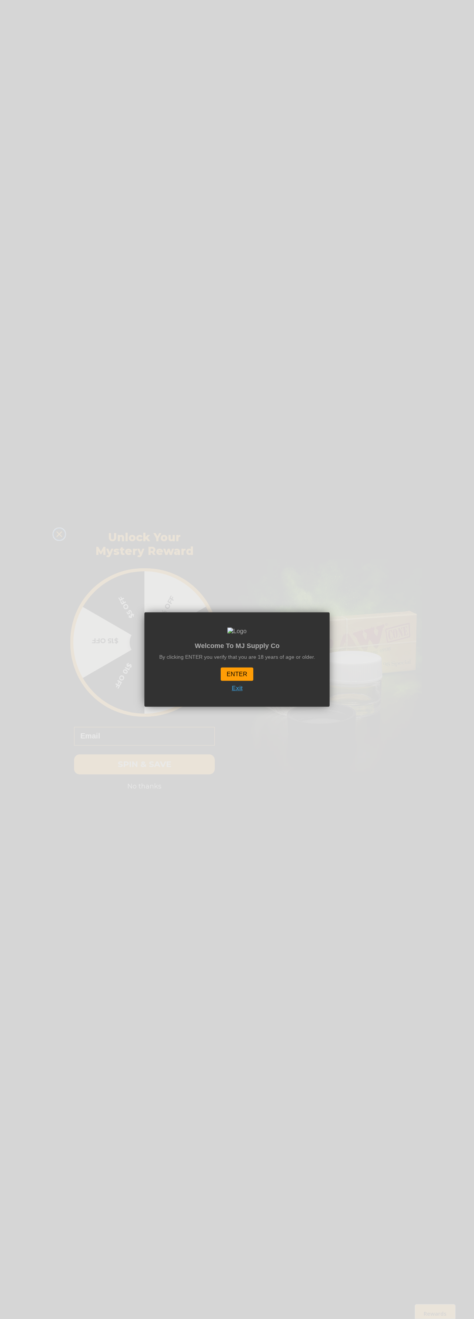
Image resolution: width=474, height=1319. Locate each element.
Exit (237, 688)
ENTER (237, 674)
